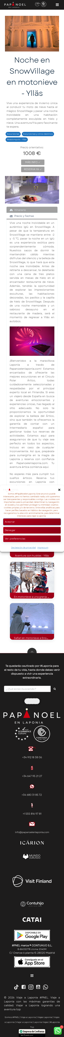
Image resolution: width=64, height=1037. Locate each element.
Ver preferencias (15, 538)
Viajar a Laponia (24, 1022)
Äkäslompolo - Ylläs (17, 139)
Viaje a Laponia (28, 1017)
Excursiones (13, 133)
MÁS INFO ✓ (32, 162)
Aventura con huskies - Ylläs (32, 555)
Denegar (10, 530)
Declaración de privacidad (23, 547)
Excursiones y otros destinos (38, 133)
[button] (59, 489)
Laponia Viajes (41, 1022)
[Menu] (57, 4)
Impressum (42, 547)
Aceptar (10, 521)
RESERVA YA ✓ (33, 169)
